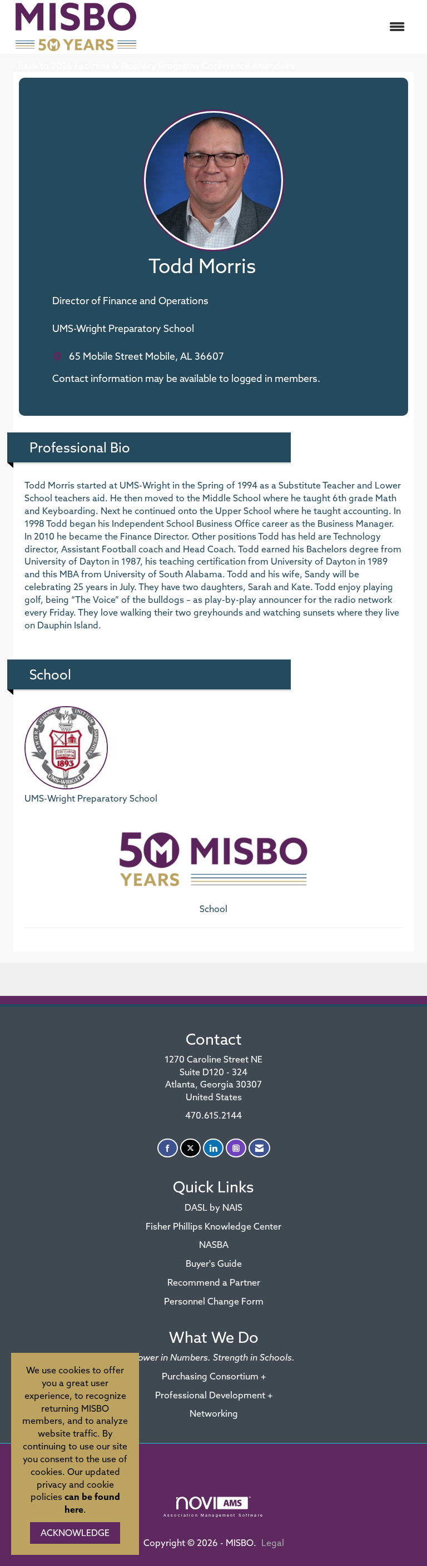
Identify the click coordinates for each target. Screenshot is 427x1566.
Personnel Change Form (214, 1301)
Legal (272, 1542)
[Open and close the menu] (279, 27)
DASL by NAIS (213, 1207)
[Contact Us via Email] (259, 1148)
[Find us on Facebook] (167, 1148)
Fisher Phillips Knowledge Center (213, 1226)
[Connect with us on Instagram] (236, 1148)
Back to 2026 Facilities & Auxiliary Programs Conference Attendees (156, 65)
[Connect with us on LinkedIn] (213, 1148)
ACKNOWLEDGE (75, 1532)
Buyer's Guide (214, 1263)
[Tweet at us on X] (190, 1148)
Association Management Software (213, 1515)
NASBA (214, 1244)
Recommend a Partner (213, 1282)
